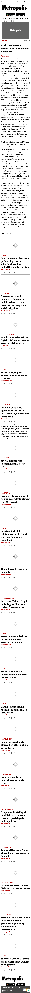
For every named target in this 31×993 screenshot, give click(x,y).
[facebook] (2, 21)
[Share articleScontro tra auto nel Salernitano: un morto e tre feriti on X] (4, 788)
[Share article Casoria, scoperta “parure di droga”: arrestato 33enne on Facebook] (2, 893)
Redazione (4, 1)
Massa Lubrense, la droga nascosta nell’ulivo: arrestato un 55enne (14, 639)
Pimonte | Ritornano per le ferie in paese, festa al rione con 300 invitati (15, 498)
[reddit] (13, 21)
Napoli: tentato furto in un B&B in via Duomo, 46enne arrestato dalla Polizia (15, 340)
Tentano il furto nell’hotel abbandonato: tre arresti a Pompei (15, 853)
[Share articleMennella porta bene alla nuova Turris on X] (4, 577)
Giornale (19, 1)
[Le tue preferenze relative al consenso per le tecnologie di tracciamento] (28, 990)
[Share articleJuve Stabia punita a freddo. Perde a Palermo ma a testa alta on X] (4, 683)
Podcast (21, 18)
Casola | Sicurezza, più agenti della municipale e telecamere (14, 709)
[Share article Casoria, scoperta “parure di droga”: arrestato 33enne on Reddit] (14, 893)
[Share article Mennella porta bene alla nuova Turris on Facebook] (2, 577)
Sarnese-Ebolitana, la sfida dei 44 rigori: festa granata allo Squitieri (15, 961)
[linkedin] (6, 21)
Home (3, 18)
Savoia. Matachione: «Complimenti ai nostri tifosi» (13, 463)
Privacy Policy (12, 990)
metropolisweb (6, 469)
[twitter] (4, 21)
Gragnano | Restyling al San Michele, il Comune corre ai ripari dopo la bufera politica (13, 817)
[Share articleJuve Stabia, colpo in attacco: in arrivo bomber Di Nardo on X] (4, 383)
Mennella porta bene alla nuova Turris (14, 570)
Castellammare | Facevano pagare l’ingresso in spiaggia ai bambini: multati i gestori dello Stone (15, 262)
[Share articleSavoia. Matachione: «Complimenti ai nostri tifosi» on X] (4, 472)
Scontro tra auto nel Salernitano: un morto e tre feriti (15, 779)
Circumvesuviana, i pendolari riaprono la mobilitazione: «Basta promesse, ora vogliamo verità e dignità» (13, 302)
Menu (26, 18)
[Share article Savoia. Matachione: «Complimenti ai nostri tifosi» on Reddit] (14, 472)
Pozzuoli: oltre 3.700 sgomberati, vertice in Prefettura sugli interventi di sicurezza (15, 412)
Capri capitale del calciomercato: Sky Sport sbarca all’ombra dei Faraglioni (14, 535)
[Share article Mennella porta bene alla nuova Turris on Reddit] (14, 577)
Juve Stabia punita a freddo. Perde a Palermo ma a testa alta (14, 674)
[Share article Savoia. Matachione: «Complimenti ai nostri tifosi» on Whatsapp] (12, 472)
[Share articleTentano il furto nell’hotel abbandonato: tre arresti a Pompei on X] (4, 861)
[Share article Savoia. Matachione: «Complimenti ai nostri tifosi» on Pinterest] (9, 472)
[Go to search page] (24, 2)
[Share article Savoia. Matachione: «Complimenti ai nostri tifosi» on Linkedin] (7, 472)
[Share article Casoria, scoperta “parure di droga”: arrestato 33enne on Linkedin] (7, 893)
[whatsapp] (11, 21)
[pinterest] (9, 21)
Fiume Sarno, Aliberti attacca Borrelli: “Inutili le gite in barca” (14, 744)
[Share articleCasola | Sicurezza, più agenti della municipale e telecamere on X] (4, 718)
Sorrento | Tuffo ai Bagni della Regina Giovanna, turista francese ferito (14, 604)
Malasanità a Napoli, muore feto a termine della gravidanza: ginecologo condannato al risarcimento (15, 923)
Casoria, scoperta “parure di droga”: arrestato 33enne (15, 887)
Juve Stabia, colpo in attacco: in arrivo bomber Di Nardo (14, 375)
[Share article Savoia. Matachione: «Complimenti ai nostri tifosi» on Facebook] (2, 472)
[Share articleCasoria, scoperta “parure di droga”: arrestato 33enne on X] (4, 893)
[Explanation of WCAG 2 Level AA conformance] (26, 990)
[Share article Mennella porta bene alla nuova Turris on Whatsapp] (12, 577)
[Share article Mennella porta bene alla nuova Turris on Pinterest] (9, 577)
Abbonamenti (11, 1)
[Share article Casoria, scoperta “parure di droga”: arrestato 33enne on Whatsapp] (12, 893)
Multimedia (14, 18)
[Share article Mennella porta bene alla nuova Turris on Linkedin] (7, 577)
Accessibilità (5, 991)
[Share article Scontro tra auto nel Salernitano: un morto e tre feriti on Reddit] (14, 788)
